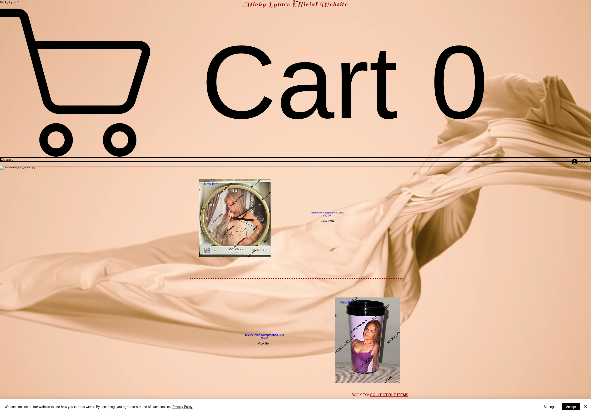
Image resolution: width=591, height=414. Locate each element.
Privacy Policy (182, 406)
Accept (571, 406)
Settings (549, 406)
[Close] (585, 406)
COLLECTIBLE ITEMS (389, 395)
